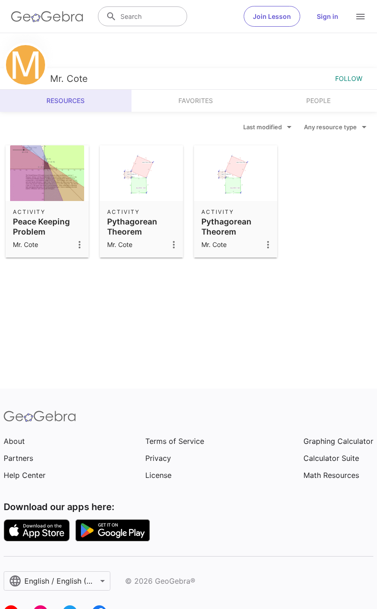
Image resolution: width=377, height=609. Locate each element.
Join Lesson (272, 16)
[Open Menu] (360, 16)
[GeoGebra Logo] (47, 16)
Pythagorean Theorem (132, 226)
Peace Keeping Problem (41, 226)
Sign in (327, 16)
